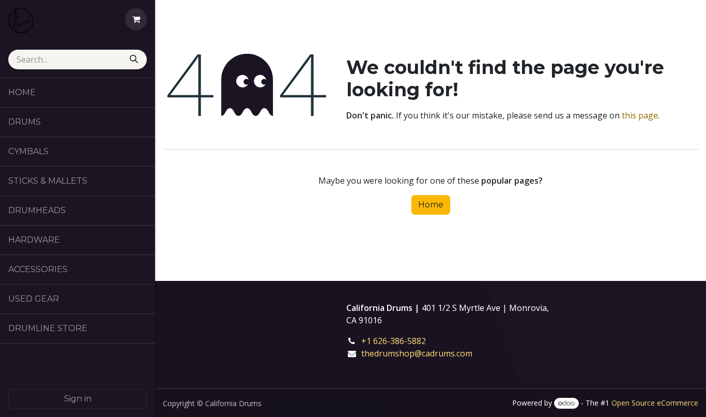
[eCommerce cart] (136, 19)
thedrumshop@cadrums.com (416, 353)
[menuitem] (77, 92)
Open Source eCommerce (654, 403)
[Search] (135, 59)
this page (640, 115)
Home (430, 205)
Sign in (77, 399)
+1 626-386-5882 (400, 341)
